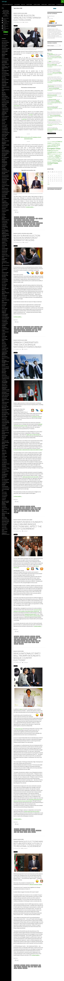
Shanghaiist (4, 425)
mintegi (32, 509)
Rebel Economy (4, 410)
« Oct (48, 184)
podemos (19, 224)
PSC (22, 510)
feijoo (35, 328)
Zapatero (21, 643)
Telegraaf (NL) (4, 453)
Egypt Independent (5, 188)
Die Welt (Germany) (5, 176)
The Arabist (4, 457)
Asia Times (4, 76)
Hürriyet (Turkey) (5, 267)
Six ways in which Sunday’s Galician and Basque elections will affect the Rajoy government (28, 525)
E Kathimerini (4, 182)
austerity (28, 506)
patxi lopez (29, 329)
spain (36, 331)
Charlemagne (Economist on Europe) (4, 113)
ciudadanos (32, 218)
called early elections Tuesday (35, 884)
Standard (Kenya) (5, 435)
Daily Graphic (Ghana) (5, 140)
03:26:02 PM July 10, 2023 (51, 57)
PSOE (34, 224)
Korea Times (4, 305)
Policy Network (4, 398)
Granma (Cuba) (4, 245)
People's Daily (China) (5, 395)
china (56, 143)
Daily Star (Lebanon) (5, 153)
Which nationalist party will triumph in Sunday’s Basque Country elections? (27, 656)
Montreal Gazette (5, 351)
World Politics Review (5, 521)
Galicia (22, 13)
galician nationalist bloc (20, 221)
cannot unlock (17, 105)
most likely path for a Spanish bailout (32, 615)
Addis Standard (4, 43)
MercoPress (4, 346)
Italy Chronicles (4, 284)
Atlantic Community (5, 79)
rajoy (38, 224)
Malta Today (4, 343)
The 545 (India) (4, 456)
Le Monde (3, 333)
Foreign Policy (4, 224)
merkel (51, 156)
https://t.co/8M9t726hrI (52, 64)
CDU (51, 143)
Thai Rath (3, 454)
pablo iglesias (35, 221)
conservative (56, 145)
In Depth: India (44, 4)
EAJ (36, 218)
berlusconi (54, 141)
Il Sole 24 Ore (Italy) (5, 272)
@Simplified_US (52, 54)
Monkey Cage (4, 349)
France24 (3, 228)
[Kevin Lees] (50, 53)
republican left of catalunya (28, 331)
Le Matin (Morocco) (5, 331)
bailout (38, 636)
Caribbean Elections (5, 109)
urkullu (16, 332)
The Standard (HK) (5, 486)
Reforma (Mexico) (5, 412)
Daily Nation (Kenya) (5, 150)
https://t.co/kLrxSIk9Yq (55, 101)
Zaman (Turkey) (4, 531)
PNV (15, 224)
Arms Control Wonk (5, 73)
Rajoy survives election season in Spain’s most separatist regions (27, 237)
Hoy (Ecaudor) (4, 261)
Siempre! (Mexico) (5, 428)
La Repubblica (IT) (5, 321)
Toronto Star (4, 498)
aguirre (21, 636)
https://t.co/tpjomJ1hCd (52, 95)
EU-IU (19, 639)
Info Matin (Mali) (4, 273)
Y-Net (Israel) (4, 525)
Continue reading (30, 207)
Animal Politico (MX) (5, 70)
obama (57, 156)
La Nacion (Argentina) (5, 317)
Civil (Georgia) (4, 126)
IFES (2, 270)
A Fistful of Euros (5, 40)
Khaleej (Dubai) (4, 302)
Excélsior (3, 216)
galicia (39, 328)
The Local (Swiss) (5, 480)
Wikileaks (3, 515)
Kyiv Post (3, 307)
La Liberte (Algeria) (5, 314)
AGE (15, 326)
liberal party (56, 154)
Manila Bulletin (4, 345)
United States (52, 163)
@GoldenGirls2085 (52, 99)
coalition (58, 143)
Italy (59, 152)
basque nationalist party (20, 218)
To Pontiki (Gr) (4, 496)
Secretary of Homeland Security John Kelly (5, 23)
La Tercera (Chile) (5, 323)
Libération (3, 334)
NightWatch (4, 369)
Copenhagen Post (5, 131)
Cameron (59, 141)
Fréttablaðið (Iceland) (5, 235)
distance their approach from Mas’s (31, 811)
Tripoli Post (4, 499)
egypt (57, 146)
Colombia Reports (5, 129)
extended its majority (36, 416)
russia (57, 158)
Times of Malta (4, 493)
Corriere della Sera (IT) (5, 132)
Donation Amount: (51, 16)
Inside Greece (4, 278)
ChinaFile (3, 123)
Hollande (49, 152)
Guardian (3, 246)
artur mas (20, 326)
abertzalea (17, 965)
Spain (26, 13)
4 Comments (25, 848)
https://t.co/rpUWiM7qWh (56, 80)
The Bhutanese (4, 460)
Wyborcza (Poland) (5, 522)
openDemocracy (4, 385)
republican (53, 157)
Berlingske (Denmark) (5, 97)
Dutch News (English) (5, 179)
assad (48, 141)
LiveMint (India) (4, 336)
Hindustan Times (5, 254)
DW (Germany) (4, 181)
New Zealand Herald (5, 368)
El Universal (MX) (5, 205)
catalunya (37, 326)
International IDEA (5, 279)
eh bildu (40, 218)
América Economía (5, 58)
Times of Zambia (4, 495)
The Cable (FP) (4, 462)
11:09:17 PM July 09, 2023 (51, 102)
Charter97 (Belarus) (5, 116)
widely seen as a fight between (33, 434)
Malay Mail (3, 342)
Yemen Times (4, 527)
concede (30, 114)
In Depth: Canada (37, 4)
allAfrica (3, 56)
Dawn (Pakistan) (4, 164)
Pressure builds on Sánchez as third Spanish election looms (27, 17)
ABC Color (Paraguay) (5, 42)
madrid (28, 640)
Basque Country (17, 13)
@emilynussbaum (52, 119)
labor (61, 152)
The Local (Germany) (5, 479)
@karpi (50, 61)
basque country (27, 326)
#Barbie (57, 100)
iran (55, 152)
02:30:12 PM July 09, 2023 (51, 130)
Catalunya (23, 233)
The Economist (4, 469)
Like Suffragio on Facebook (54, 189)
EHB (15, 328)
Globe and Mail (4, 243)
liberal (52, 154)
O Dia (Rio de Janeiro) (5, 378)
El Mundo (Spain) (4, 194)
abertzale (17, 506)
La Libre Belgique (5, 315)
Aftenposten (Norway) (5, 48)
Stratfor (3, 439)
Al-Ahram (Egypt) (5, 51)
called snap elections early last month (30, 476)
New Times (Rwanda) (5, 366)
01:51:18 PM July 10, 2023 (51, 65)
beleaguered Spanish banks (30, 614)
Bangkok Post (4, 85)
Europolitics (4, 214)
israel (57, 152)
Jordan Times (4, 298)
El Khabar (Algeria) (5, 192)
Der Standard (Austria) (5, 170)
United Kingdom (57, 161)
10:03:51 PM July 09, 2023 (51, 116)
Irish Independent (5, 281)
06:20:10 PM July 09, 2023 (51, 124)
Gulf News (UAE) (5, 249)
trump (48, 161)
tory (59, 159)
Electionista (4, 208)
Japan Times (4, 291)
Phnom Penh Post (5, 396)
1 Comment (26, 22)
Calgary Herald (4, 106)
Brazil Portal (4, 99)
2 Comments (25, 662)
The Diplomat (4, 466)
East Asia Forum (4, 184)
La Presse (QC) (4, 320)
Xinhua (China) (4, 524)
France (49, 150)
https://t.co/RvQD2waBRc (54, 88)
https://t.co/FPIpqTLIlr (56, 56)
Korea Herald (4, 304)
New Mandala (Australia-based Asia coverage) (5, 361)
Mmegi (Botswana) (5, 348)
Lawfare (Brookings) (5, 328)
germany (53, 150)
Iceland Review (4, 269)
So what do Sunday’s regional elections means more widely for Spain (28, 449)
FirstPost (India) (4, 221)
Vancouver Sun (4, 507)
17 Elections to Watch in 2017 (7, 4)
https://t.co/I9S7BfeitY (57, 72)
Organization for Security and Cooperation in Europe (5, 388)
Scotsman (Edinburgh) (5, 422)
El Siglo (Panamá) (5, 202)
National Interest (5, 356)
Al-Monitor (4, 52)
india (53, 152)
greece (57, 150)
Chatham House (4, 117)
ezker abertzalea (28, 328)
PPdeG (19, 510)
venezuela (49, 164)
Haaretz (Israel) (4, 251)
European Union (24, 639)
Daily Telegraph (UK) (5, 157)
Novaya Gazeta (4, 375)
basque (33, 506)
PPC (15, 510)
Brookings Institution (5, 100)
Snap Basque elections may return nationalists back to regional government (28, 843)
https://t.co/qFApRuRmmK (55, 115)
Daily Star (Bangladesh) (6, 151)
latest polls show (19, 728)
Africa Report (4, 46)
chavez (54, 143)
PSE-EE (39, 329)
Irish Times (4, 282)
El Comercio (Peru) (5, 189)
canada (49, 143)
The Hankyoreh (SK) (5, 471)
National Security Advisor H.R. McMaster (5, 29)
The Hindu (3, 472)
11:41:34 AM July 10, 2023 (51, 81)
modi (54, 156)
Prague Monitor (4, 403)
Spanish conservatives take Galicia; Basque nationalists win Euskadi (27, 344)
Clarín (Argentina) (5, 128)
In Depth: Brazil (29, 4)
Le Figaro (3, 330)
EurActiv (3, 213)
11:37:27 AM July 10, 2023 (51, 89)
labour (49, 154)
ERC (18, 328)
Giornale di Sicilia (5, 240)
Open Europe (4, 384)
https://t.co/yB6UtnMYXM (52, 128)
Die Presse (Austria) (5, 175)
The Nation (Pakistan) (5, 482)
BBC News (3, 92)
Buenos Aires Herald (5, 102)
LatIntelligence (4, 327)
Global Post (4, 242)
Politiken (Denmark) (5, 402)
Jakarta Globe (4, 285)
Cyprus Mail (4, 136)
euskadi (22, 328)
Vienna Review (4, 511)
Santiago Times (4, 419)
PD (60, 156)
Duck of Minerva (4, 178)
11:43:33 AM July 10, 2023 (51, 73)
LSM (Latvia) (4, 337)
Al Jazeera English (5, 49)
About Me (23, 4)
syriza (57, 159)
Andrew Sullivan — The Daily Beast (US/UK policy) (5, 67)
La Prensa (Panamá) (5, 318)
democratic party (51, 146)
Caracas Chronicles (5, 108)
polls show (24, 119)
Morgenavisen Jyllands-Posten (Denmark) (4, 353)
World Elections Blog (5, 519)
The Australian (4, 459)
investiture (29, 221)
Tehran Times (4, 451)
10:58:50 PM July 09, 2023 (51, 108)
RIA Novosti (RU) (4, 416)
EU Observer (4, 211)
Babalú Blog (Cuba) (5, 82)
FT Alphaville (4, 236)
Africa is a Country (5, 45)
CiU (41, 326)
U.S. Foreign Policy (59, 4)
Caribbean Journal (5, 111)
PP (31, 224)
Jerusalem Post (4, 295)
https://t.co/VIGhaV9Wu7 (52, 107)
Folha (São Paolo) (5, 222)
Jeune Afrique (4, 296)
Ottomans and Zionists (6, 390)
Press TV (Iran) (4, 405)
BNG (27, 218)
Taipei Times (4, 450)
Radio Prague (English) (5, 409)
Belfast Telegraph (5, 96)
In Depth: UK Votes (51, 4)
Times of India (4, 492)
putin (49, 158)
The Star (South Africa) (5, 487)
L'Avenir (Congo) (4, 308)
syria (55, 159)
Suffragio (4, 1)
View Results (6, 34)
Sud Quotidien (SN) (5, 440)
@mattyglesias (51, 86)
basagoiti (23, 965)
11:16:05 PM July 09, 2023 (51, 96)
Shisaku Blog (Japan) (5, 427)
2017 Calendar (17, 4)
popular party (26, 224)
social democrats (50, 159)
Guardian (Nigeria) (5, 248)
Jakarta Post (4, 287)
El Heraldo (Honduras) (5, 191)
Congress (49, 145)
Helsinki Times (4, 252)
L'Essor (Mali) (4, 310)
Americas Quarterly (5, 59)
